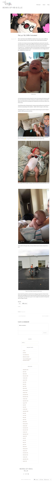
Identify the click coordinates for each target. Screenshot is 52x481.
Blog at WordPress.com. (26, 479)
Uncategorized (23, 311)
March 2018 (25, 421)
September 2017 (25, 434)
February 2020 (25, 390)
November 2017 (25, 429)
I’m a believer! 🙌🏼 (26, 354)
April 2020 (24, 386)
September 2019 (25, 400)
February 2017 (25, 448)
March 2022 (25, 373)
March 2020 (25, 388)
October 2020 (25, 377)
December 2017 (25, 427)
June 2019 (24, 407)
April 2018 (24, 419)
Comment (44, 332)
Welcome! (38, 4)
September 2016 (25, 459)
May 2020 (24, 384)
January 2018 (25, 425)
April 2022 (24, 371)
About (44, 4)
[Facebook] (24, 474)
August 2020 (25, 380)
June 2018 (24, 415)
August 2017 (25, 436)
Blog (48, 4)
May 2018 (24, 417)
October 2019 (25, 398)
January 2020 (25, 392)
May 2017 (24, 442)
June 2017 (24, 440)
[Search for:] (30, 342)
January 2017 (25, 450)
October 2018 (25, 409)
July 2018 (24, 413)
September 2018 (25, 411)
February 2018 (25, 423)
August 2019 (25, 402)
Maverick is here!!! (26, 356)
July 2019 (24, 404)
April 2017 (24, 444)
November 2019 (25, 396)
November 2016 (25, 454)
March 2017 (25, 446)
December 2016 (25, 452)
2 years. (24, 350)
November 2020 (25, 375)
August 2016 (25, 461)
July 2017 (24, 438)
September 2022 (25, 369)
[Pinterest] (26, 474)
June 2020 (24, 382)
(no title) (24, 352)
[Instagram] (28, 474)
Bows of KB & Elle (12, 7)
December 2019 (25, 394)
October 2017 (25, 432)
